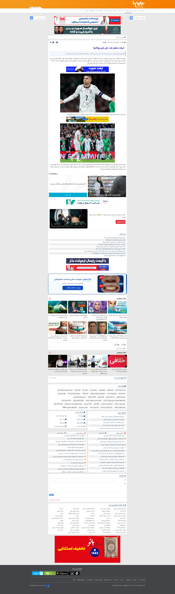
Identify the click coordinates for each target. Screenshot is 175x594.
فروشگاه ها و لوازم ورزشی (103, 523)
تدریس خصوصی (90, 511)
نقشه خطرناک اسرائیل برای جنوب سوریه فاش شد (112, 456)
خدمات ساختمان (75, 528)
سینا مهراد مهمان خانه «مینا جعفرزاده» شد (73, 460)
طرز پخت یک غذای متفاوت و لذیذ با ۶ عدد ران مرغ (71, 454)
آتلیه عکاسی (92, 532)
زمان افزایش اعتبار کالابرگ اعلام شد (75, 448)
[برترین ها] (138, 4)
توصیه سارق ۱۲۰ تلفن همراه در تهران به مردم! (113, 445)
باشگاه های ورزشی (105, 521)
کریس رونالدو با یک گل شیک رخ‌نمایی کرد (113, 422)
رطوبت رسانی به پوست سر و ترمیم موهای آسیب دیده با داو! (110, 249)
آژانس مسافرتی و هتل (73, 532)
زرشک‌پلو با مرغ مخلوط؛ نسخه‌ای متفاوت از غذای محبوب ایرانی (68, 457)
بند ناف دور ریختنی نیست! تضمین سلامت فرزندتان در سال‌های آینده (108, 253)
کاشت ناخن (123, 511)
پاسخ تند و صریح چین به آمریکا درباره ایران (113, 448)
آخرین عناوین (119, 433)
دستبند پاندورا (122, 394)
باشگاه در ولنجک (92, 397)
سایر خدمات (60, 530)
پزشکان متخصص (122, 521)
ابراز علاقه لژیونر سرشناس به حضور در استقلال (73, 472)
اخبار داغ (101, 433)
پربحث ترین (60, 433)
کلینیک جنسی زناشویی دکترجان (93, 400)
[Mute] (92, 196)
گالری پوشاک (76, 509)
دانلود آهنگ (85, 394)
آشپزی (110, 11)
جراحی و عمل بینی (83, 407)
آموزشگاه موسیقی (106, 530)
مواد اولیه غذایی (62, 394)
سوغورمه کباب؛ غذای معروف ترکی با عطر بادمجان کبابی (71, 445)
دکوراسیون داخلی (74, 523)
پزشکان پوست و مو (105, 509)
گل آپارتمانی (101, 397)
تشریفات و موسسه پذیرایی (88, 528)
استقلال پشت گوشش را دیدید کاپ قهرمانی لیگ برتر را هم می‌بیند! (108, 451)
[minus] (53, 42)
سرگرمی (87, 11)
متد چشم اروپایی (110, 397)
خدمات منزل (60, 525)
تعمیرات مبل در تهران (74, 518)
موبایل (61, 521)
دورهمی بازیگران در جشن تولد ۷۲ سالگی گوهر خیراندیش (70, 442)
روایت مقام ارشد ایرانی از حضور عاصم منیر (114, 436)
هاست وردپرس (88, 404)
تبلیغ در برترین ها (98, 580)
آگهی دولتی (89, 580)
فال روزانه (62, 423)
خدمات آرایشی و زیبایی (120, 513)
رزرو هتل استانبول (120, 397)
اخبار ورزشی (128, 11)
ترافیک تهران (80, 423)
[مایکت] (37, 573)
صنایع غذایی (92, 525)
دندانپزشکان (123, 525)
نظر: (125, 484)
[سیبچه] (74, 573)
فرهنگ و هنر (99, 11)
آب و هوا (62, 419)
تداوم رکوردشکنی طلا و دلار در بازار (76, 439)
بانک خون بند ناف (94, 407)
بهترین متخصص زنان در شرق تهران (73, 404)
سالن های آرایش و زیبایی (119, 509)
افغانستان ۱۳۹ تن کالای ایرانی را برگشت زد (74, 436)
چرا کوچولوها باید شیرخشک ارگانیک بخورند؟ (114, 255)
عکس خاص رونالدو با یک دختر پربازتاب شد (113, 425)
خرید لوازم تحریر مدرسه (106, 407)
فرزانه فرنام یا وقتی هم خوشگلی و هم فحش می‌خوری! (71, 469)
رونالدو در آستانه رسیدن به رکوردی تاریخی (113, 420)
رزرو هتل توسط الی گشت (74, 394)
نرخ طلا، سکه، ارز (60, 416)
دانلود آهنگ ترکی (58, 404)
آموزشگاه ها (107, 525)
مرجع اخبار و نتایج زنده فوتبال (97, 394)
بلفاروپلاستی (102, 390)
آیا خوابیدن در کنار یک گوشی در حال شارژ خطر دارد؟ (111, 459)
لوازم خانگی (60, 523)
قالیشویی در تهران (74, 530)
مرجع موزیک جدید (111, 394)
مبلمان (77, 516)
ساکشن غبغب (93, 390)
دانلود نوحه (96, 404)
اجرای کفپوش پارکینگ (119, 407)
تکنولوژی (92, 11)
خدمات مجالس (91, 530)
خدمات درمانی (106, 513)
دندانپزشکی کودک (121, 528)
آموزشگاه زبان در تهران (104, 528)
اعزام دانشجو (60, 511)
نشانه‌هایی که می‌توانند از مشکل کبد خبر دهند (113, 468)
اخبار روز (135, 11)
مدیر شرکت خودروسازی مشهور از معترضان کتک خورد (111, 439)
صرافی (61, 513)
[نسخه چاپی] (50, 42)
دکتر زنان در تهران (121, 523)
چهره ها (115, 11)
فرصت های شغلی (107, 580)
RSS (74, 580)
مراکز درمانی (123, 518)
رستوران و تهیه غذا (90, 518)
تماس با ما (115, 580)
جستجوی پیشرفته (81, 580)
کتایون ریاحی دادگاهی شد (77, 463)
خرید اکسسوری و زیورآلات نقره (65, 390)
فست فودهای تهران (90, 521)
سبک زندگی (121, 11)
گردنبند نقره (77, 390)
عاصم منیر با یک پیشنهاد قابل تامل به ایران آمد (113, 471)
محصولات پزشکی (106, 511)
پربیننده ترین (79, 433)
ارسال (51, 495)
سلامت (105, 11)
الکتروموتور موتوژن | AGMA (70, 407)
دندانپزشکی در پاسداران (107, 404)
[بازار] (50, 573)
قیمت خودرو (80, 419)
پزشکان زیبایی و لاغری (120, 530)
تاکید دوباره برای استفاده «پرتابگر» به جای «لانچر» (112, 442)
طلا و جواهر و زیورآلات (73, 513)
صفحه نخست (141, 11)
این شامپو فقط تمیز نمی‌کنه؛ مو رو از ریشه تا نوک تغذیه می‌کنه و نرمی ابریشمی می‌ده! (104, 251)
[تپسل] (50, 174)
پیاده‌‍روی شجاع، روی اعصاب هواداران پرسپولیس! (112, 462)
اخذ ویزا (61, 509)
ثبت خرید (68, 195)
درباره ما (122, 580)
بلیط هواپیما (110, 390)
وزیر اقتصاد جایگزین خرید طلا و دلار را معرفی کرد (72, 466)
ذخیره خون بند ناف (66, 400)
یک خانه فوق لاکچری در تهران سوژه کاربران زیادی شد (111, 465)
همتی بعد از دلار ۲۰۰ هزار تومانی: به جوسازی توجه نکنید (70, 450)
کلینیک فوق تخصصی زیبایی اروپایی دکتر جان (114, 400)
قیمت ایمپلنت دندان (120, 390)
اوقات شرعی (80, 426)
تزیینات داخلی (75, 525)
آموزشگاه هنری (106, 532)
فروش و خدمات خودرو (57, 528)
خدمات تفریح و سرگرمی (57, 518)
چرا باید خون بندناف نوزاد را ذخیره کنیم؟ (115, 240)
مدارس (93, 513)
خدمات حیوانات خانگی (104, 516)
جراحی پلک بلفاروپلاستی (80, 397)
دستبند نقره (85, 390)
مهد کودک (92, 516)
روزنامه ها (80, 416)
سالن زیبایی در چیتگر (120, 404)
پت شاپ (108, 518)
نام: (125, 480)
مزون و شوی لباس (74, 511)
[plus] (57, 42)
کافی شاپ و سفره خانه (89, 523)
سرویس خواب (75, 521)
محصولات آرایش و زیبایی (120, 516)
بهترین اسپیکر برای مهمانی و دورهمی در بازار (114, 238)
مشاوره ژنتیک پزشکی (78, 400)
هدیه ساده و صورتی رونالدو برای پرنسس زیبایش (112, 428)
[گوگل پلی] (62, 573)
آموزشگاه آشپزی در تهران (88, 509)
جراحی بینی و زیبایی (121, 532)
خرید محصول (120, 222)
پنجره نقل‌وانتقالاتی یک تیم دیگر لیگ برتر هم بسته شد (111, 454)
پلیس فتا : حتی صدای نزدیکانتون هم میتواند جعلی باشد (111, 244)
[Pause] (90, 196)
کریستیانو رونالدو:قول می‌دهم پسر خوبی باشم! (113, 417)
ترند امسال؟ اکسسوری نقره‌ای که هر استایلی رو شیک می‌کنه (110, 247)
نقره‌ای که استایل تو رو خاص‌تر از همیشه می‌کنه (113, 242)
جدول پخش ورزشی (59, 426)
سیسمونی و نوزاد (59, 516)
